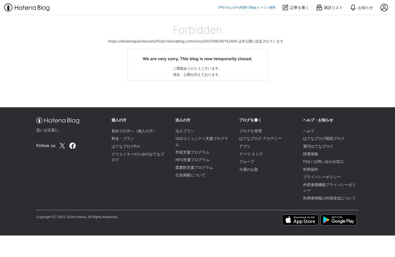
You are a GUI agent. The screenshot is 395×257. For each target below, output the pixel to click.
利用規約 (310, 169)
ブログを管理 (250, 131)
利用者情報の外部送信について (329, 198)
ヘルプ (308, 131)
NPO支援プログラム (192, 160)
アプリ (244, 146)
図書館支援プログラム (194, 167)
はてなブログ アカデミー (260, 138)
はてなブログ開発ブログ (323, 138)
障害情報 (310, 154)
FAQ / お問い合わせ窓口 (323, 161)
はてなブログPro (126, 146)
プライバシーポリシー (322, 177)
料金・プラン (123, 138)
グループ (246, 161)
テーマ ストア (251, 154)
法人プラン (184, 131)
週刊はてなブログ (318, 146)
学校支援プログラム (192, 152)
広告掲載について (190, 175)
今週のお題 (248, 169)
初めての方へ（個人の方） (134, 131)
